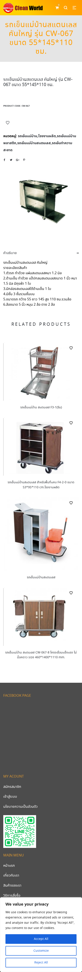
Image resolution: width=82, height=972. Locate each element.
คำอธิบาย (10, 253)
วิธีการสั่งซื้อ (11, 895)
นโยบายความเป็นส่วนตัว (20, 806)
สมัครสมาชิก (12, 786)
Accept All (41, 939)
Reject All (41, 962)
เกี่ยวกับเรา (11, 875)
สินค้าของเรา (12, 885)
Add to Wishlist (7, 122)
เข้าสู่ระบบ (10, 796)
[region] (41, 934)
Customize (41, 951)
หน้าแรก (9, 865)
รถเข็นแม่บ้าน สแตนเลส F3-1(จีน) (41, 407)
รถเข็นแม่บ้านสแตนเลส (41, 577)
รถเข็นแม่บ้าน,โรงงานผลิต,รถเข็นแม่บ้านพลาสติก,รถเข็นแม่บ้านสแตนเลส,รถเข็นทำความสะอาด (39, 143)
